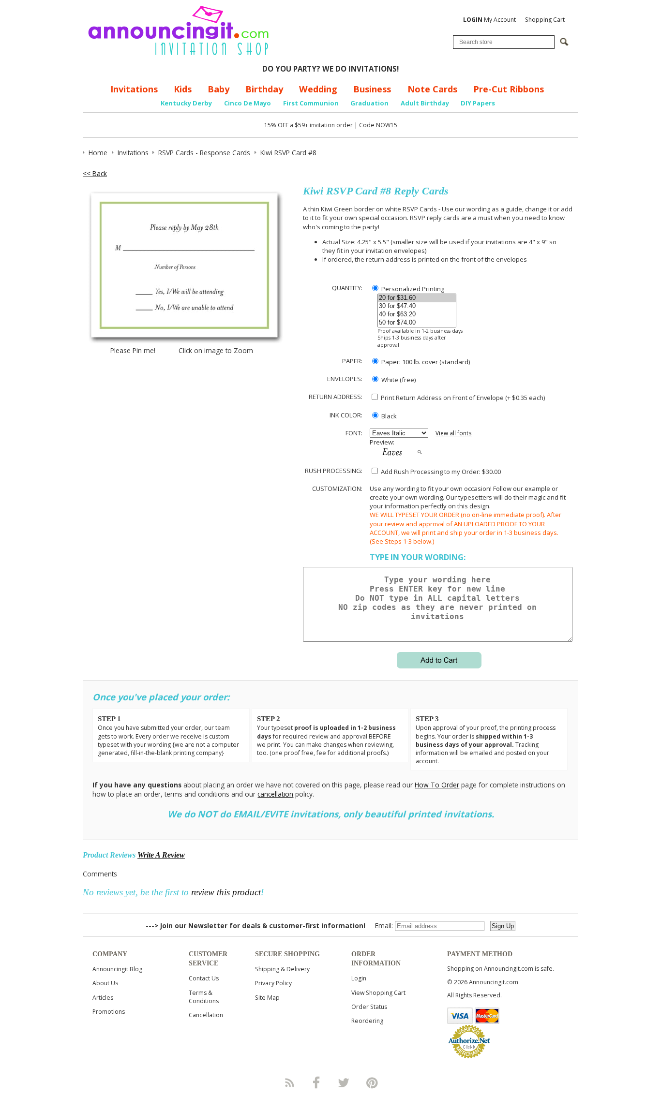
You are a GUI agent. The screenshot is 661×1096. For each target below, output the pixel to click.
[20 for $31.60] (417, 298)
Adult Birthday (425, 103)
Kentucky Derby (186, 103)
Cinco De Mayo (247, 103)
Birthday (264, 89)
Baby (218, 89)
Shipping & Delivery (282, 969)
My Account (489, 19)
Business (372, 89)
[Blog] (289, 1082)
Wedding (318, 89)
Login (358, 978)
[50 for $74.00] (417, 323)
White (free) (398, 379)
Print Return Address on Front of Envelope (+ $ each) (462, 397)
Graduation (369, 103)
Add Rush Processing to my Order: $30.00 (440, 471)
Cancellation (206, 1015)
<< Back (95, 173)
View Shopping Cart (378, 993)
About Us (105, 983)
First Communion (311, 103)
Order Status (369, 1007)
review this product (226, 892)
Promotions (108, 1011)
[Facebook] (316, 1082)
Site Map (267, 997)
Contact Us (204, 978)
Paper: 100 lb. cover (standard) (425, 361)
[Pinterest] (372, 1082)
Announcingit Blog (117, 969)
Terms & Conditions (204, 997)
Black (388, 416)
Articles (102, 997)
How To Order (437, 784)
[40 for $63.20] (417, 315)
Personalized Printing (412, 288)
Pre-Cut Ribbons (508, 89)
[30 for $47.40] (417, 306)
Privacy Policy (273, 983)
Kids (183, 89)
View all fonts (454, 433)
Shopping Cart (545, 19)
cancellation (275, 794)
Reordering (367, 1021)
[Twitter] (344, 1082)
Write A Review (161, 854)
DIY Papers (478, 103)
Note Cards (432, 89)
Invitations (134, 89)
